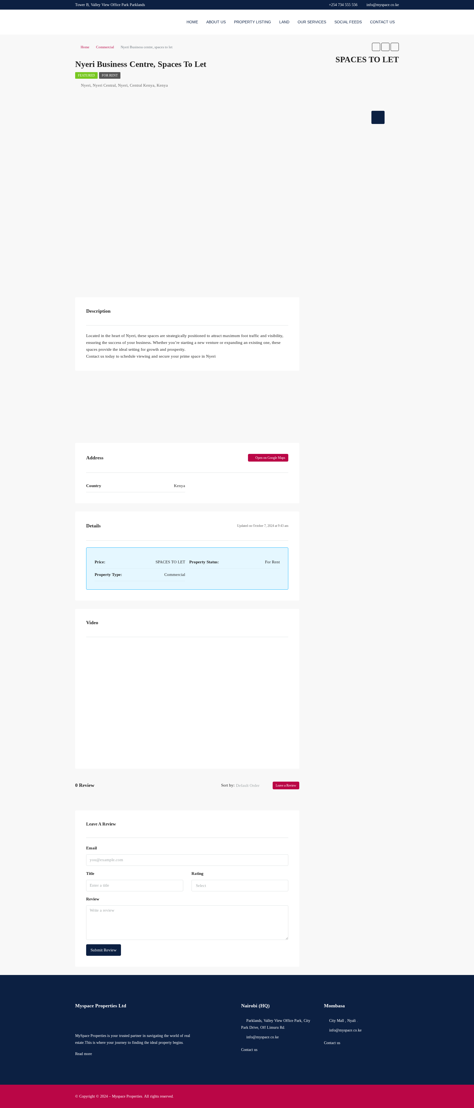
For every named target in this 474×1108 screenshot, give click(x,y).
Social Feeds (348, 22)
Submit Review (104, 950)
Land (284, 22)
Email (91, 848)
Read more (83, 1054)
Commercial (105, 47)
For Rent (110, 75)
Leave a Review (286, 785)
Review (92, 899)
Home (192, 22)
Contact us (249, 1050)
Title (90, 873)
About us (216, 22)
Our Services (312, 22)
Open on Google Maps (270, 458)
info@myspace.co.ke (262, 1037)
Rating (197, 873)
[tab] (378, 117)
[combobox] (252, 785)
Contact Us (382, 22)
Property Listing (252, 22)
